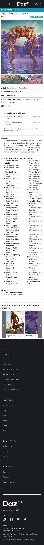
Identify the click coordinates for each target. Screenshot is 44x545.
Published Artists (9, 482)
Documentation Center (11, 379)
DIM (38, 99)
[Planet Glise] (33, 322)
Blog (4, 410)
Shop (5, 472)
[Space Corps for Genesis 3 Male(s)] (15, 322)
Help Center (7, 364)
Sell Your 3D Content (10, 369)
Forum (5, 456)
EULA (10, 536)
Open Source (8, 384)
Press (5, 420)
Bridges (5, 430)
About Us (6, 415)
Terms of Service (25, 534)
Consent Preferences (10, 389)
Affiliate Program (9, 374)
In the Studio (7, 446)
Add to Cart (36, 17)
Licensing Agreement (10, 534)
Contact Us (7, 354)
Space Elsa (23, 88)
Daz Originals (12, 88)
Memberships (8, 405)
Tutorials (6, 359)
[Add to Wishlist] (29, 17)
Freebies (6, 477)
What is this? (36, 116)
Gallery (5, 451)
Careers (6, 425)
